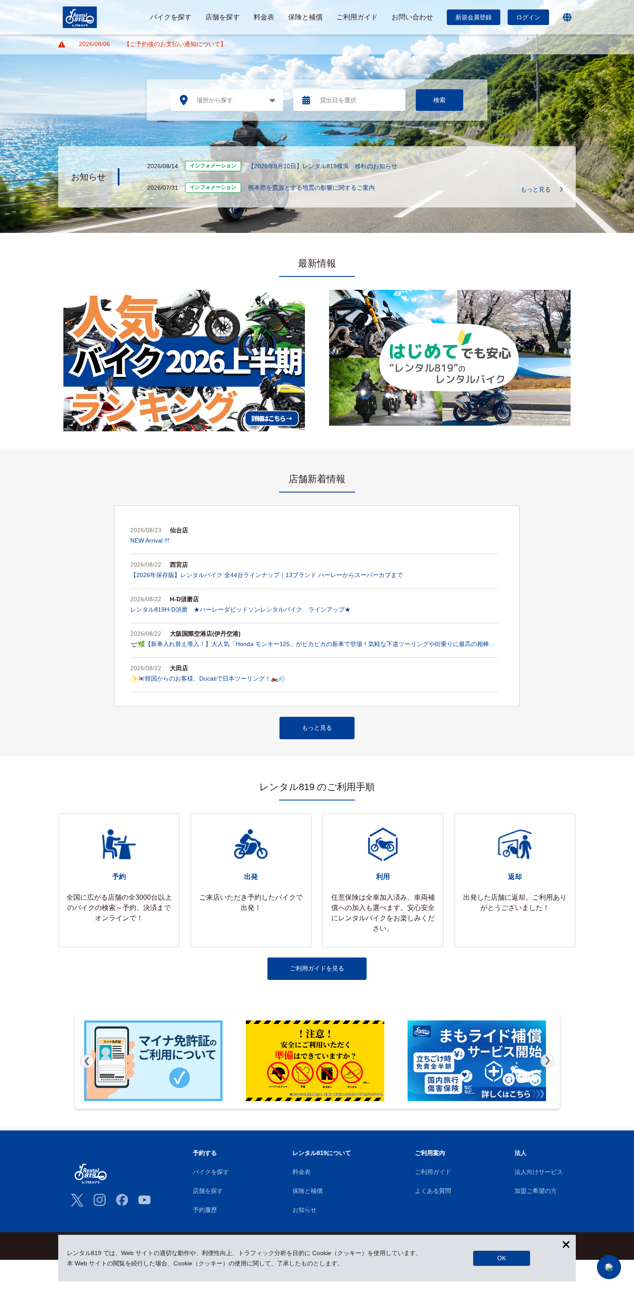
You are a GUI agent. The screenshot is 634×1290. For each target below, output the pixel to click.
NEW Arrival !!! (149, 540)
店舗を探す (208, 1190)
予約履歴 (205, 1209)
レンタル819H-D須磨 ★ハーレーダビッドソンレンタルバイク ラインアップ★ (240, 609)
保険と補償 (307, 1190)
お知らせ (304, 1209)
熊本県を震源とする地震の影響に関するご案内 (311, 187)
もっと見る (536, 189)
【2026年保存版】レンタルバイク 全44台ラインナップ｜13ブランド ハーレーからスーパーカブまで (266, 574)
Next (547, 1061)
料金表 (301, 1171)
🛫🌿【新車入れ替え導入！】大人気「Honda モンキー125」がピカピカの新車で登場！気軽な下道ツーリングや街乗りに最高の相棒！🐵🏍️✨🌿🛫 (312, 644)
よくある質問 (433, 1190)
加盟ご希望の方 (536, 1190)
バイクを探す (211, 1171)
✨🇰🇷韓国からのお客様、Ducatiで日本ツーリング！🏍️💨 (208, 678)
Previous (87, 1061)
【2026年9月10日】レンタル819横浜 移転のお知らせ (322, 166)
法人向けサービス (539, 1171)
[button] (609, 1267)
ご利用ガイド (433, 1171)
